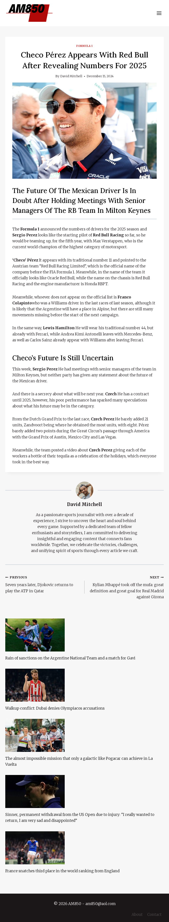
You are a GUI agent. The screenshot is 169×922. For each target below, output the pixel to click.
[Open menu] (159, 13)
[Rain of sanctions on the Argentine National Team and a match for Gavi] (84, 634)
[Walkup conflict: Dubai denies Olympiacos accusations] (84, 685)
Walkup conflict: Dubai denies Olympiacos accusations (55, 708)
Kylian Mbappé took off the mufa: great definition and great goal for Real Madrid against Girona (127, 587)
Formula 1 (84, 46)
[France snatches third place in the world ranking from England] (84, 847)
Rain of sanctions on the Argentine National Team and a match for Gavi (70, 658)
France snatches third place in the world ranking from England (62, 871)
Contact (154, 914)
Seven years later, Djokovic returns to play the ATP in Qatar (39, 584)
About (137, 914)
